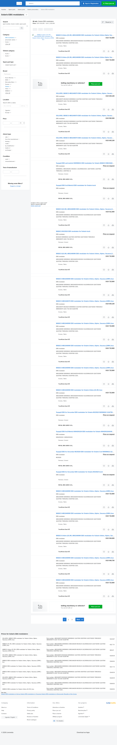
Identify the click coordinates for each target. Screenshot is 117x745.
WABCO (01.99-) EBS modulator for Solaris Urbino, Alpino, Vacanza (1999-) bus (21, 644)
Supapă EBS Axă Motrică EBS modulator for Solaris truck (76, 185)
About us (3, 707)
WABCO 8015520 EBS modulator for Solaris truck (73, 231)
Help (2, 710)
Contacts (3, 713)
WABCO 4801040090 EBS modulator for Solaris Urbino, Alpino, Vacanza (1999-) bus (85, 279)
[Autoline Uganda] (7, 3)
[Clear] (27, 26)
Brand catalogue (31, 719)
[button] (108, 51)
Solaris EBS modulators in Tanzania (31, 694)
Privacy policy (31, 710)
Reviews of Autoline (32, 716)
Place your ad (95, 84)
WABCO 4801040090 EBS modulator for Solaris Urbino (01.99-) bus (79, 390)
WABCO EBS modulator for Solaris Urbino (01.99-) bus (18, 689)
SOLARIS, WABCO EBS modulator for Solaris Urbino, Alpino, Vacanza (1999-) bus (19, 639)
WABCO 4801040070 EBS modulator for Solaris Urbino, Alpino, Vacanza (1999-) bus (85, 301)
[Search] (27, 3)
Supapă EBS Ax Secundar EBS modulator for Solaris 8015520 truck (79, 472)
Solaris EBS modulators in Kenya (11, 694)
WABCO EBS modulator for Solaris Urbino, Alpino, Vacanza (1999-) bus (21, 661)
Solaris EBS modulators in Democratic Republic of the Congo (59, 694)
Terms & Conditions (32, 707)
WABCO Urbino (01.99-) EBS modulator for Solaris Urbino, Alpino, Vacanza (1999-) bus (21, 650)
